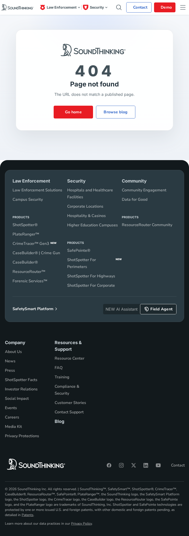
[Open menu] (183, 7)
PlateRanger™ (26, 234)
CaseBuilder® (25, 262)
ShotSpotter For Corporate (91, 285)
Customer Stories (70, 402)
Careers (12, 417)
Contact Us (139, 7)
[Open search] (119, 7)
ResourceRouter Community (147, 225)
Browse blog (115, 112)
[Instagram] (121, 465)
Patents (27, 515)
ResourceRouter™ (29, 271)
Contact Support (69, 412)
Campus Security (28, 199)
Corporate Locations (85, 206)
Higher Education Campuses (92, 225)
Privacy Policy (81, 523)
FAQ (59, 367)
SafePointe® (78, 250)
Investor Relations (21, 389)
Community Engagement (144, 190)
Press (10, 370)
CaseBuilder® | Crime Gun (36, 253)
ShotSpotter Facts (21, 380)
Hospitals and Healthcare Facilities (90, 193)
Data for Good (134, 199)
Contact (178, 465)
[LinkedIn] (146, 465)
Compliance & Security (67, 390)
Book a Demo (164, 7)
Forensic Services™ (30, 281)
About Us (13, 351)
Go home (73, 112)
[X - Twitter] (133, 465)
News (10, 361)
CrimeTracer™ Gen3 (35, 243)
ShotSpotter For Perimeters (94, 263)
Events (11, 408)
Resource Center (69, 358)
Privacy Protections (22, 436)
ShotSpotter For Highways (91, 276)
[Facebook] (109, 465)
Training (62, 377)
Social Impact (17, 398)
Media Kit (13, 426)
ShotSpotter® (25, 225)
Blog (59, 421)
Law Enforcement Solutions (37, 190)
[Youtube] (158, 465)
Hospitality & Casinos (86, 215)
